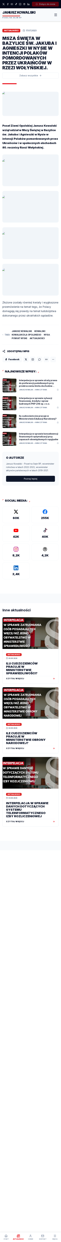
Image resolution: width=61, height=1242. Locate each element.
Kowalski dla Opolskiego (26, 334)
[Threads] (24, 4)
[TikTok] (16, 4)
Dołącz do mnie (47, 4)
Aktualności (37, 338)
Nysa (47, 334)
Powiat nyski (19, 338)
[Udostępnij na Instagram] (33, 359)
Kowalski (39, 331)
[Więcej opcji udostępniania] (53, 359)
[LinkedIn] (28, 4)
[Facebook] (8, 4)
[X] (3, 4)
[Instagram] (20, 4)
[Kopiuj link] (46, 359)
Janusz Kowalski (22, 331)
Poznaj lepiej (30, 478)
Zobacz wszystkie (28, 75)
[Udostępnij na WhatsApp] (39, 359)
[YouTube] (12, 4)
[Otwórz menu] (56, 15)
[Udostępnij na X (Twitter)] (26, 359)
